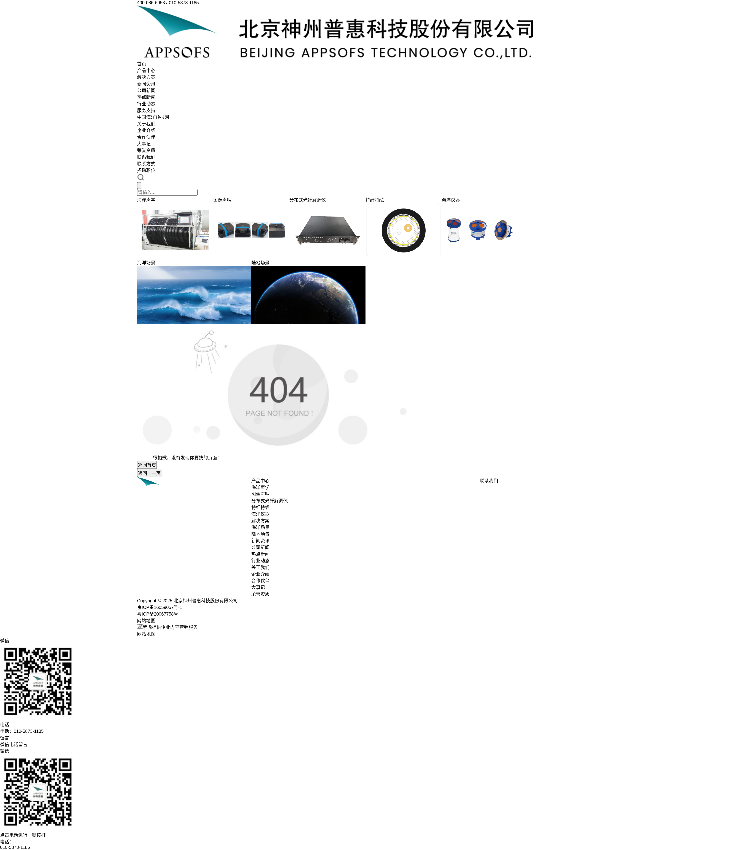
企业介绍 (146, 130)
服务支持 (146, 110)
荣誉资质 (146, 150)
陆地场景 (260, 534)
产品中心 (146, 70)
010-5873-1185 (15, 847)
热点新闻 (146, 97)
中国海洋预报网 (153, 117)
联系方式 (146, 163)
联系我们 (146, 157)
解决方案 (146, 77)
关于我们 (146, 123)
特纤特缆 (260, 507)
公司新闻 (146, 90)
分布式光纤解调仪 (269, 500)
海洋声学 (260, 487)
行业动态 (146, 103)
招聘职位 (146, 170)
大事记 (144, 143)
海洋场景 (260, 527)
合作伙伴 (146, 137)
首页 (141, 63)
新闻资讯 (146, 83)
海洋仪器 (260, 514)
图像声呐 (260, 494)
